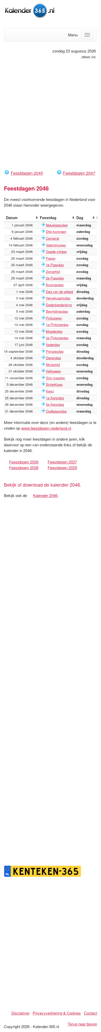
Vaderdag (53, 344)
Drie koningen (56, 231)
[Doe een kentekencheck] (43, 870)
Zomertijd (53, 271)
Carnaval (52, 238)
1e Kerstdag (55, 397)
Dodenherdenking (59, 304)
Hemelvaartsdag (58, 298)
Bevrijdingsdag (57, 311)
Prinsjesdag (54, 351)
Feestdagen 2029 (62, 467)
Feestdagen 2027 (62, 462)
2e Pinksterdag (57, 337)
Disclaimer (20, 1013)
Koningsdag (54, 284)
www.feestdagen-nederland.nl (46, 428)
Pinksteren (54, 318)
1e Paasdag (55, 264)
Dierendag (53, 357)
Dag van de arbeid (59, 291)
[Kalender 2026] (30, 9)
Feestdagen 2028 (23, 467)
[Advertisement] (50, 114)
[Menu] (87, 34)
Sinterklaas (54, 384)
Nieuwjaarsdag (57, 225)
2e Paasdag (55, 278)
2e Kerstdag (55, 404)
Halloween (53, 371)
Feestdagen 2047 (79, 173)
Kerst (50, 391)
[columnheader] (21, 218)
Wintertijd (53, 364)
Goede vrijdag (56, 251)
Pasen (50, 258)
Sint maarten (55, 377)
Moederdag (54, 331)
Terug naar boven (82, 1024)
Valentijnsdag (56, 245)
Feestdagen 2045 (27, 173)
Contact (90, 1013)
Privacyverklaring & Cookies (57, 1013)
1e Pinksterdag (57, 324)
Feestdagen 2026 (23, 462)
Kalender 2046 (45, 495)
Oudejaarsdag (56, 411)
